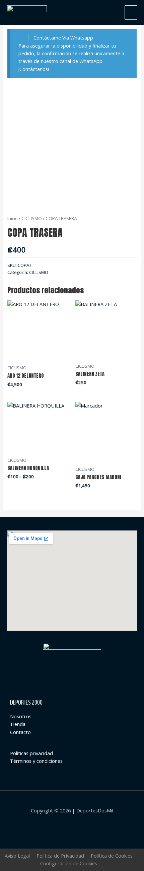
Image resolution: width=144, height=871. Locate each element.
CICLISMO (31, 218)
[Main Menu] (131, 12)
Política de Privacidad (60, 855)
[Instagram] (62, 678)
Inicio (12, 218)
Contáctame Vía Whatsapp (63, 37)
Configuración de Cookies (68, 863)
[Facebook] (82, 678)
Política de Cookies (112, 855)
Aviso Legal (17, 855)
